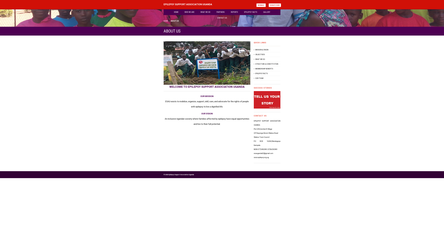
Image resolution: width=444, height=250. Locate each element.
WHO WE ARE (189, 12)
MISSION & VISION (261, 50)
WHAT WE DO (205, 12)
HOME (176, 12)
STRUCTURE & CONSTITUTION (266, 64)
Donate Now (275, 5)
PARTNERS (220, 12)
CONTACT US (222, 18)
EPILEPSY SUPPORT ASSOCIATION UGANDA (188, 4)
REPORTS (234, 12)
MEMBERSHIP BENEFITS (264, 69)
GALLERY (266, 12)
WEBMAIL (261, 5)
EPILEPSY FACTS (250, 12)
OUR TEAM (259, 78)
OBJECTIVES (260, 54)
